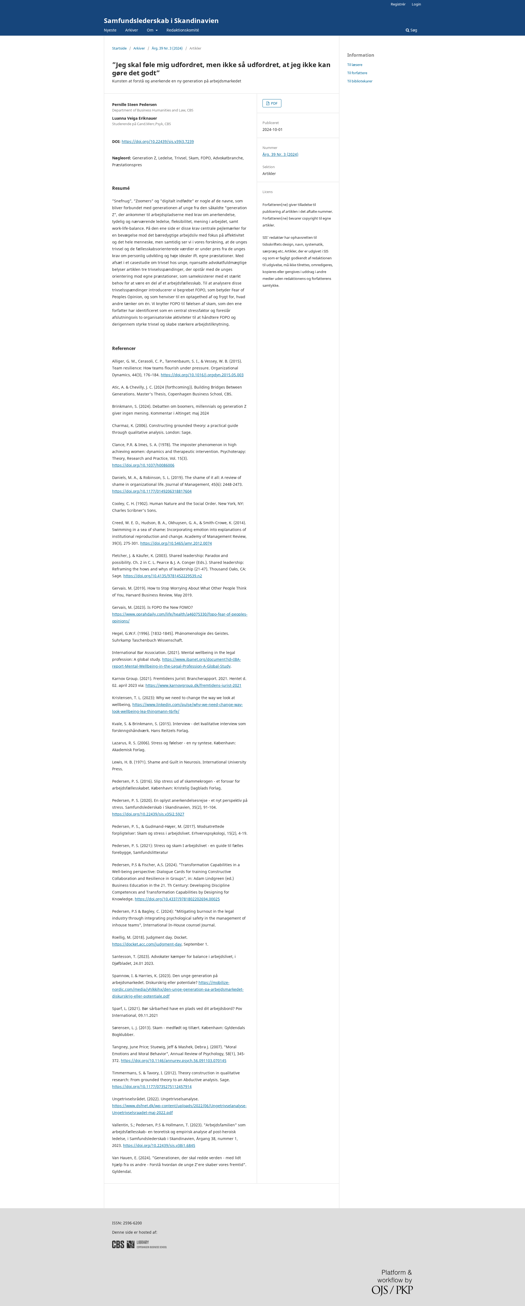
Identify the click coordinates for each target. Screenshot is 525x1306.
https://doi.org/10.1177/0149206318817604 (152, 491)
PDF (274, 103)
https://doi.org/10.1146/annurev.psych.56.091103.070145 (173, 1060)
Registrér (398, 4)
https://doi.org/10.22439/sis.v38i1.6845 (159, 1145)
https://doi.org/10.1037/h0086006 (143, 465)
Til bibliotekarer (359, 81)
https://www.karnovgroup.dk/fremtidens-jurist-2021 (193, 685)
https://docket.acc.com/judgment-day (147, 944)
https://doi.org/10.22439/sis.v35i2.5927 (148, 814)
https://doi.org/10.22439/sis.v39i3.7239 (158, 141)
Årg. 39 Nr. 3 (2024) (167, 48)
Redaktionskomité (183, 30)
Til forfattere (357, 72)
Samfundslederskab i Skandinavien (161, 20)
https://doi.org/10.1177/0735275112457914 (152, 1086)
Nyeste (110, 30)
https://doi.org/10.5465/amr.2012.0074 (176, 543)
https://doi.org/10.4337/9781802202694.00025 (177, 899)
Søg (413, 30)
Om (150, 30)
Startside (119, 48)
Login (416, 4)
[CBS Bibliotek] (139, 1246)
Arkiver (131, 30)
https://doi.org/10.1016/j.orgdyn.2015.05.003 (202, 374)
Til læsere (354, 64)
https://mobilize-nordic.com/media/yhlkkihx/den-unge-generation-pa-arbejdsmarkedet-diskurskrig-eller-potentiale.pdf (178, 989)
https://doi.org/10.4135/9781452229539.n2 (162, 575)
